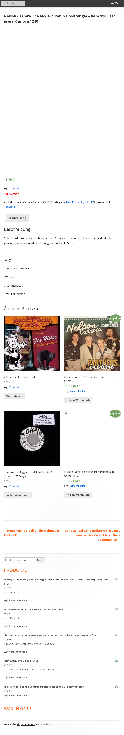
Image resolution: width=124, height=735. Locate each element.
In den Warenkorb (78, 400)
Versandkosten (17, 188)
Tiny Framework (26, 724)
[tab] (17, 218)
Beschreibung (17, 218)
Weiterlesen (14, 396)
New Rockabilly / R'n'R (79, 202)
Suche (40, 560)
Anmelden (44, 724)
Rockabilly (10, 206)
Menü (118, 3)
